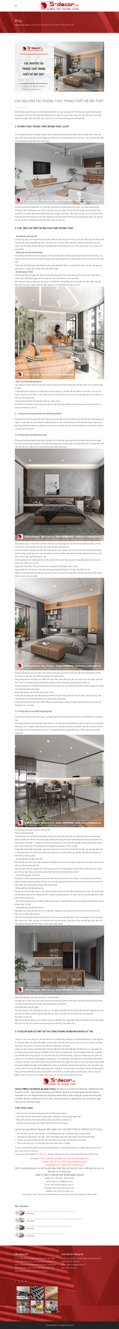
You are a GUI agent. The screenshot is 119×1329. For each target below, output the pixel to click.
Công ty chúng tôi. (31, 1151)
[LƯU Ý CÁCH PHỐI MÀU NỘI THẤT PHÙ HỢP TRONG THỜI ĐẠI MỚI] (20, 1227)
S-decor (52, 118)
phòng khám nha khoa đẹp (34, 1046)
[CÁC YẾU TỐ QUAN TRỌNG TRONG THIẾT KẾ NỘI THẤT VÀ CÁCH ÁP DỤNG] (20, 1213)
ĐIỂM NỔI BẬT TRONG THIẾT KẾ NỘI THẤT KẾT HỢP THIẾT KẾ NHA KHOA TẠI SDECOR (54, 1219)
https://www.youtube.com (63, 1191)
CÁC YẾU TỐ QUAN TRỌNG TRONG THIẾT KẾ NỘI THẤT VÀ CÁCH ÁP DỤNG (51, 1211)
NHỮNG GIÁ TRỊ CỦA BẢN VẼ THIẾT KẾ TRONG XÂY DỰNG (45, 1234)
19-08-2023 (19, 107)
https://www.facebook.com (63, 1188)
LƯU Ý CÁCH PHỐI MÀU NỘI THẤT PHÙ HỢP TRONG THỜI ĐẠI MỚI (48, 1226)
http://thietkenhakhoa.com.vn (62, 1185)
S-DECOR (79, 1175)
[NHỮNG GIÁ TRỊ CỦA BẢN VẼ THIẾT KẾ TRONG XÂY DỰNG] (20, 1235)
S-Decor (75, 1129)
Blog (27, 25)
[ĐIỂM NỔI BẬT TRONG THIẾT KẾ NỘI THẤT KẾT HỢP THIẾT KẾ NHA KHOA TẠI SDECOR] (20, 1220)
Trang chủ (19, 25)
